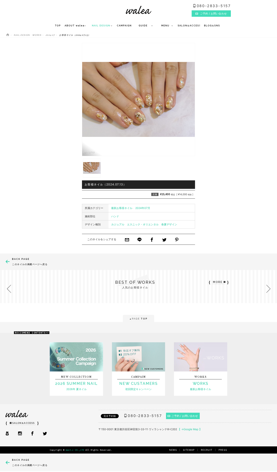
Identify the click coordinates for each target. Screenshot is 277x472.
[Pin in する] (177, 240)
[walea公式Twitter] (45, 433)
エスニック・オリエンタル (143, 224)
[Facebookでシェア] (152, 240)
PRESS (223, 449)
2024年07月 (142, 208)
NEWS (173, 449)
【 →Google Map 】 (190, 429)
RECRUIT (207, 449)
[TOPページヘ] (7, 35)
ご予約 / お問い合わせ (184, 415)
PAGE (138, 318)
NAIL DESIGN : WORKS (27, 35)
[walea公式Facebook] (32, 433)
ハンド (115, 216)
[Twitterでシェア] (164, 240)
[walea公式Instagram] (20, 433)
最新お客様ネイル (121, 208)
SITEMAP (189, 449)
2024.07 (50, 35)
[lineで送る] (139, 240)
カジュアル (117, 224)
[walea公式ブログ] (7, 433)
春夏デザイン (169, 224)
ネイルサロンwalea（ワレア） (138, 10)
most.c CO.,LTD (75, 449)
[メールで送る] (127, 240)
